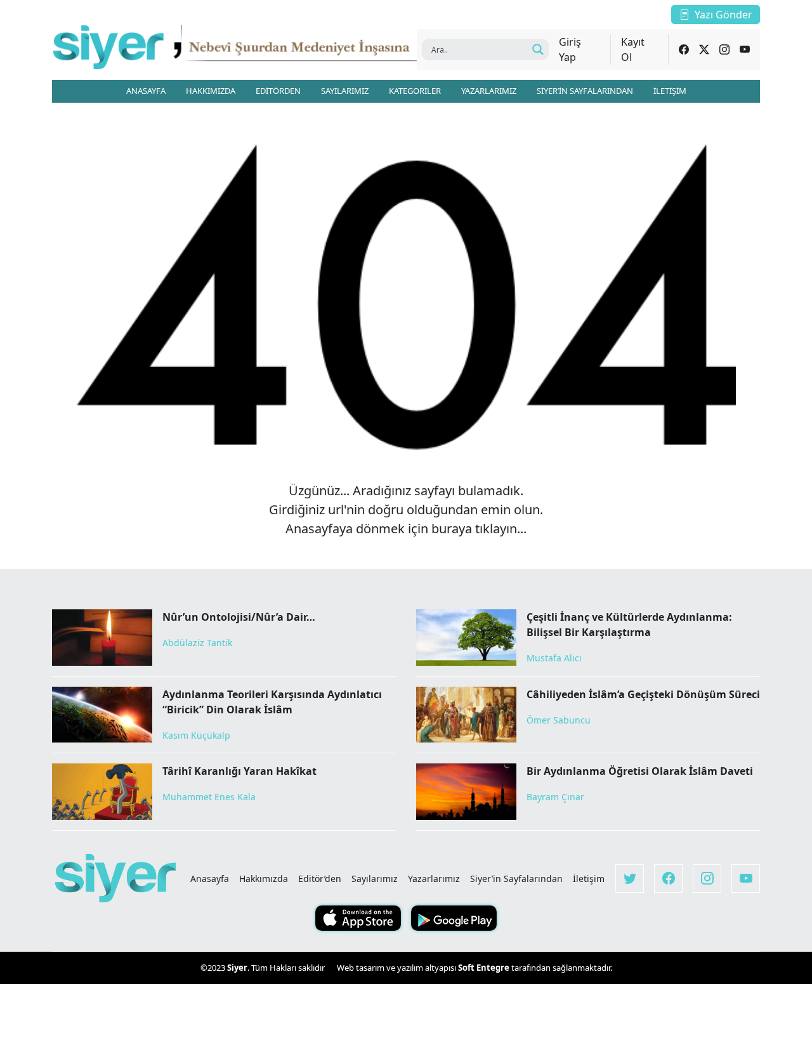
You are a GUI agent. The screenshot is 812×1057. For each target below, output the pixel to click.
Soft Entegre (484, 967)
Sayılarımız (374, 878)
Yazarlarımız (434, 878)
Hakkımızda (263, 878)
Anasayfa (209, 878)
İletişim (589, 878)
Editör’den (319, 878)
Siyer (237, 967)
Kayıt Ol (633, 49)
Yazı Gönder (723, 15)
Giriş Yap (570, 49)
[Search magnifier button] (538, 49)
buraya (451, 528)
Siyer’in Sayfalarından (516, 878)
